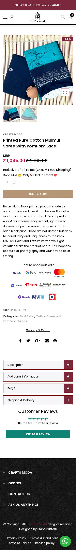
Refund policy (45, 543)
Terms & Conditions (44, 538)
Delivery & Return (38, 330)
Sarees (22, 321)
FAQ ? (11, 388)
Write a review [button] (38, 434)
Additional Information (23, 376)
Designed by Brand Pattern (38, 529)
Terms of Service (19, 543)
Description (15, 365)
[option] (38, 70)
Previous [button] (11, 70)
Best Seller (27, 316)
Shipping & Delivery (20, 400)
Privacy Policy (16, 538)
